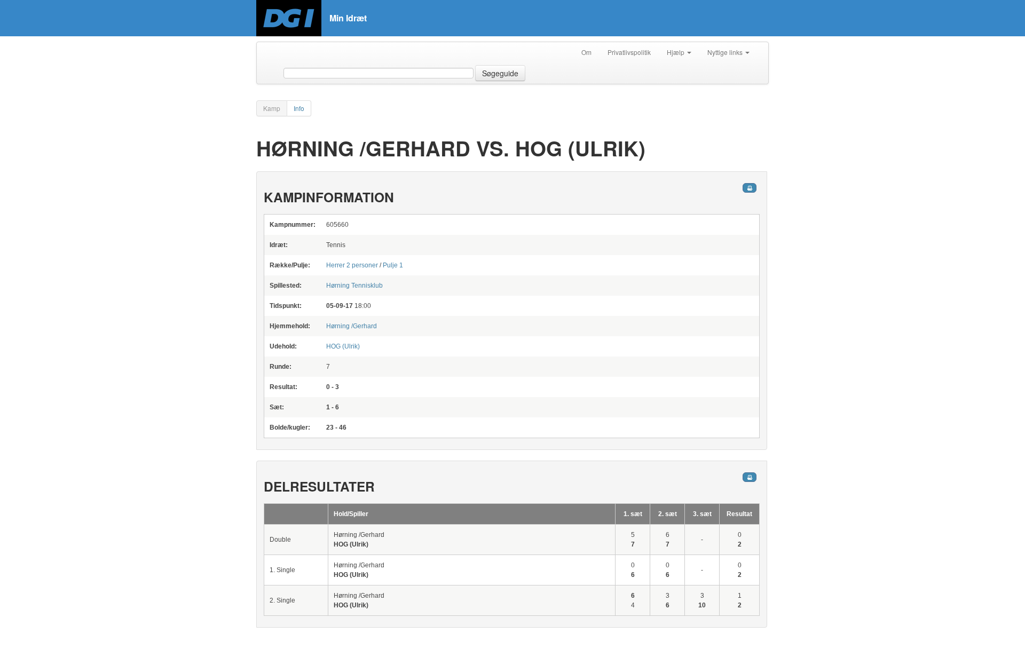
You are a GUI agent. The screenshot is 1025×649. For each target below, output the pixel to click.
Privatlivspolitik (629, 52)
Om (586, 52)
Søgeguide (500, 73)
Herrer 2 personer (352, 265)
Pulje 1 (393, 265)
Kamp (271, 108)
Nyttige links (725, 52)
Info (299, 108)
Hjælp (676, 52)
